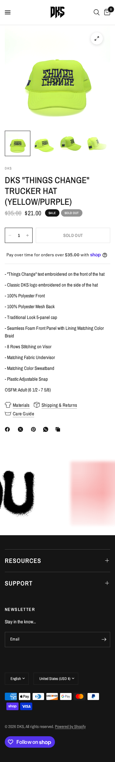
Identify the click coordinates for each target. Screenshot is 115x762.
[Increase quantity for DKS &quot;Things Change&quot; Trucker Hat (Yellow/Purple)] (27, 235)
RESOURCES (23, 560)
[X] (22, 429)
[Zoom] (97, 38)
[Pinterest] (35, 429)
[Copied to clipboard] (59, 429)
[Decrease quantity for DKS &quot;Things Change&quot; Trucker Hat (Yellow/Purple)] (10, 235)
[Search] (96, 12)
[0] (106, 12)
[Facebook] (8, 429)
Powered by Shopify (70, 726)
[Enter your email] (103, 639)
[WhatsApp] (47, 429)
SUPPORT (19, 583)
